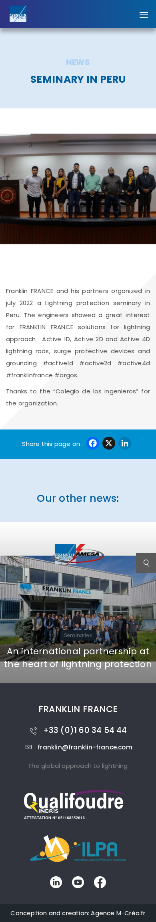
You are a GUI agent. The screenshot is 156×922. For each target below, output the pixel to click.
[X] (109, 444)
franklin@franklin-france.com (85, 747)
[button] (144, 11)
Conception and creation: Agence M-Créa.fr (77, 913)
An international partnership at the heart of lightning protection (78, 657)
